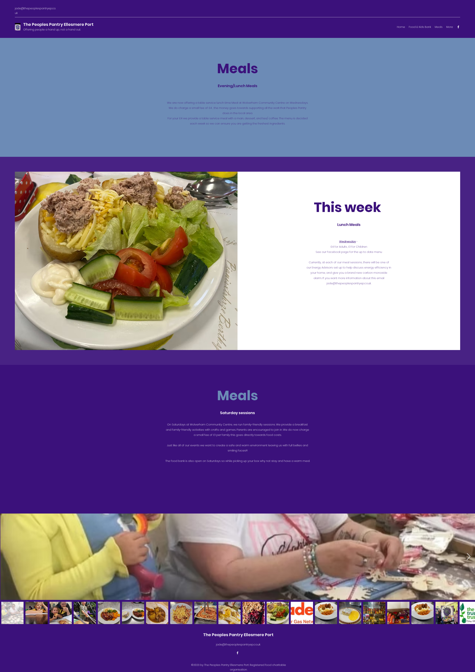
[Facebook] (458, 27)
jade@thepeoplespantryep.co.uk (349, 283)
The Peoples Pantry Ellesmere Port (58, 24)
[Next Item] (468, 556)
